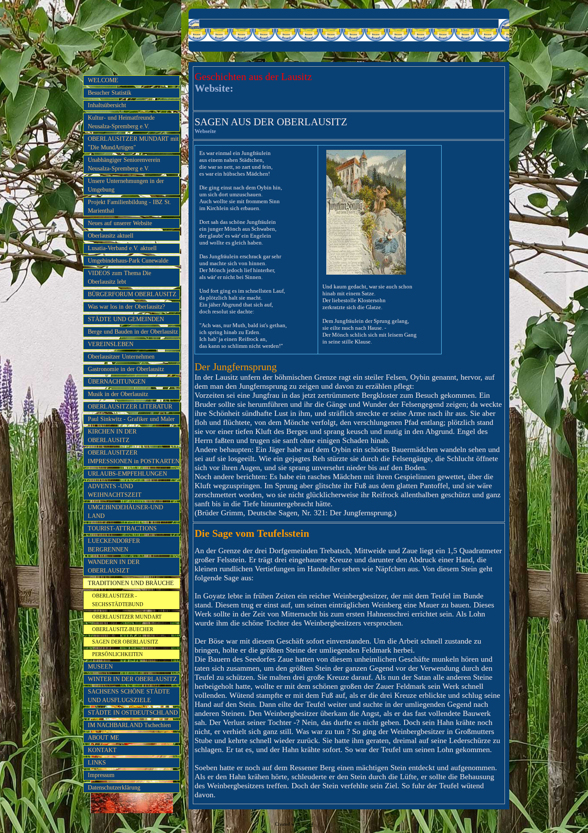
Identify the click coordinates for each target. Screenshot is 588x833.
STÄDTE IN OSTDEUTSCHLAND (133, 712)
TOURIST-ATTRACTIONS (122, 528)
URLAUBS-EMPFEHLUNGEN (127, 474)
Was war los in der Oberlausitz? (126, 306)
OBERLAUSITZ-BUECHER (122, 629)
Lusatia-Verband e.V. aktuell (122, 248)
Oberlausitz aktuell (110, 235)
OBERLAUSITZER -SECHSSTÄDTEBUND (117, 600)
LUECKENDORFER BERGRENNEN (114, 545)
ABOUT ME (103, 737)
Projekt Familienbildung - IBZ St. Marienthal (129, 206)
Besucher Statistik (109, 93)
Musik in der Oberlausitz (118, 394)
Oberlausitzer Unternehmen (121, 356)
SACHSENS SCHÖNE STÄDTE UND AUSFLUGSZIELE (129, 695)
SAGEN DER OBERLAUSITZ (125, 642)
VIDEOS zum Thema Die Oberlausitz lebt (119, 277)
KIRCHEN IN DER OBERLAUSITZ (112, 435)
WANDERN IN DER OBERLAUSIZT (113, 566)
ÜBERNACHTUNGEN (116, 381)
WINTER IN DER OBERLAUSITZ (132, 679)
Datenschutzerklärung (114, 787)
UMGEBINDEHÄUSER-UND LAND (125, 511)
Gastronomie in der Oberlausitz (126, 369)
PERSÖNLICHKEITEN (117, 654)
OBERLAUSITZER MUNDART (126, 617)
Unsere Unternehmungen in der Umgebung (126, 185)
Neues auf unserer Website (120, 223)
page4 (307, 824)
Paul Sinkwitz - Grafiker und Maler (131, 419)
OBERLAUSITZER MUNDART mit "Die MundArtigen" (133, 143)
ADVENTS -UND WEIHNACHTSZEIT (115, 490)
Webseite (205, 131)
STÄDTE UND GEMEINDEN (126, 319)
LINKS (97, 762)
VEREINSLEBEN (110, 344)
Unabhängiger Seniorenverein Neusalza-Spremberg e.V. (124, 164)
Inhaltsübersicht (107, 105)
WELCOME (103, 80)
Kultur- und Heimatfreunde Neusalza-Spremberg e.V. (121, 122)
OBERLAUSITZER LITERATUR (130, 406)
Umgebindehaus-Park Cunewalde (128, 260)
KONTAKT (102, 750)
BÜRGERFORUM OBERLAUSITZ (132, 294)
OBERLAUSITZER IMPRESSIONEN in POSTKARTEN (133, 456)
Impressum (101, 775)
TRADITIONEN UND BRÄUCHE (131, 583)
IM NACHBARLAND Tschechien (129, 725)
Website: (214, 88)
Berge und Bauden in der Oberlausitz (133, 331)
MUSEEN (100, 666)
